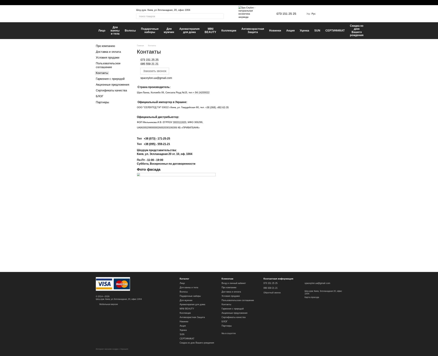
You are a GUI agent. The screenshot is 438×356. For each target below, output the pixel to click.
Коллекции (228, 30)
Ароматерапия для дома (189, 30)
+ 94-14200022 (201, 92)
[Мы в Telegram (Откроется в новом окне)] (105, 2)
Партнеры (102, 102)
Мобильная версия (108, 304)
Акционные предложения (112, 84)
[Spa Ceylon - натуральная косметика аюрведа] (113, 284)
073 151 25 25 (286, 13)
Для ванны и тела (115, 30)
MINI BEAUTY (210, 30)
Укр (308, 13)
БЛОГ (99, 96)
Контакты (226, 304)
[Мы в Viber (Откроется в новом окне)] (109, 2)
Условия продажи (107, 57)
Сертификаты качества (111, 90)
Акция (290, 30)
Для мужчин (169, 30)
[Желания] (321, 13)
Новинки (275, 30)
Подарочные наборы (150, 30)
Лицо (101, 30)
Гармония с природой (110, 78)
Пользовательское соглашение (238, 300)
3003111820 (179, 122)
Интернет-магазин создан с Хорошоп (112, 349)
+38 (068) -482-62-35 (217, 107)
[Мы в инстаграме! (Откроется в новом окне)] (101, 2)
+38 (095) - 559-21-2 (156, 144)
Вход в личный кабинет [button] (234, 283)
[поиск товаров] (221, 16)
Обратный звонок (272, 292)
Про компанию (105, 46)
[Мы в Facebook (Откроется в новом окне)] (97, 2)
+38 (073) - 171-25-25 (157, 138)
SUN (317, 30)
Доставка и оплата (108, 51)
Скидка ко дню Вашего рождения (356, 30)
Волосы (130, 30)
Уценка (304, 30)
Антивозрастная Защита (252, 30)
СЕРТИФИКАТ (335, 30)
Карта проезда (312, 297)
